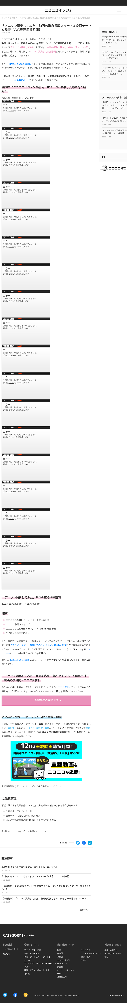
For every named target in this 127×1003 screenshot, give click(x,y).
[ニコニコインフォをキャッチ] (26, 994)
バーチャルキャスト (65, 970)
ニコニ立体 (62, 977)
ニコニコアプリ (63, 960)
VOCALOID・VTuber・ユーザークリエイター (40, 965)
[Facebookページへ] (15, 994)
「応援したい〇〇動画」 (20, 64)
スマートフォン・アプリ (91, 953)
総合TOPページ (22, 620)
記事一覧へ (84, 910)
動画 (59, 950)
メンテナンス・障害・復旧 (114, 955)
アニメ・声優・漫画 (32, 950)
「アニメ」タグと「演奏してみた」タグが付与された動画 (38, 645)
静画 (59, 953)
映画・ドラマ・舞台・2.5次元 (36, 970)
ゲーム (27, 960)
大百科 (60, 967)
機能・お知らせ (111, 950)
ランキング (24, 624)
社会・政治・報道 (31, 953)
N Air (59, 974)
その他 (12, 18)
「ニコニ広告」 (63, 687)
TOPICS (6, 954)
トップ (4, 18)
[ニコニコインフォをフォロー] (5, 994)
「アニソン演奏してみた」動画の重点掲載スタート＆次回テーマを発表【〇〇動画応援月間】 (57, 18)
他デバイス (85, 957)
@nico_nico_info (48, 629)
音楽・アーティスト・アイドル (37, 957)
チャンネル (62, 964)
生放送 (60, 957)
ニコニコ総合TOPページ (18, 80)
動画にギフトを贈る (20, 660)
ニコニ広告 (85, 950)
